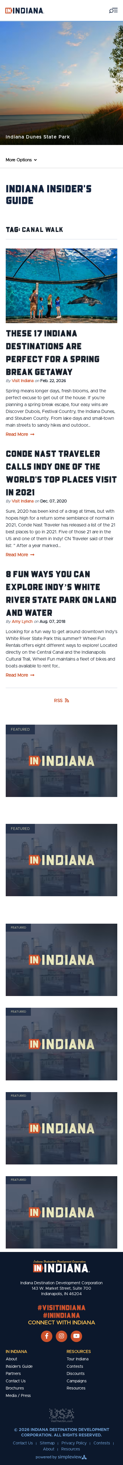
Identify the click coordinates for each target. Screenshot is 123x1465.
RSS (58, 700)
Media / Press (18, 1396)
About (11, 1359)
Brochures (15, 1388)
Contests (75, 1367)
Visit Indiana (22, 381)
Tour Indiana (77, 1359)
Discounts (76, 1374)
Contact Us (16, 1381)
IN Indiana (16, 1352)
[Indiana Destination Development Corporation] (25, 10)
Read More (17, 434)
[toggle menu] (113, 10)
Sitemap (47, 1443)
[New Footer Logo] (61, 1266)
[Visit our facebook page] (47, 1336)
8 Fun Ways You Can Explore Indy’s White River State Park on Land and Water (61, 593)
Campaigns (77, 1381)
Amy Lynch (22, 622)
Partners (13, 1374)
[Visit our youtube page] (76, 1336)
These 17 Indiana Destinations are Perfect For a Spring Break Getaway (53, 352)
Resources (79, 1352)
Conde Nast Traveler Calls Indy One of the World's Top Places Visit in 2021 (61, 472)
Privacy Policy (74, 1443)
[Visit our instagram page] (61, 1336)
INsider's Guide (19, 1367)
